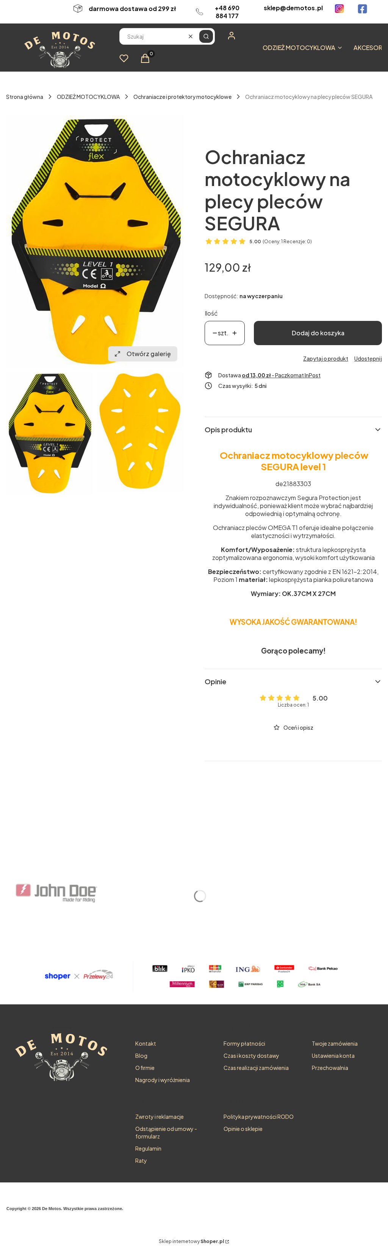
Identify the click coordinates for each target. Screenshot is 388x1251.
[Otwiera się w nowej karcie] (339, 8)
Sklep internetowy (191, 1241)
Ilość (211, 313)
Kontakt (145, 1043)
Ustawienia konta (333, 1055)
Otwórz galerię (149, 354)
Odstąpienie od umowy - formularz (166, 1132)
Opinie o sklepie (243, 1128)
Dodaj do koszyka (318, 333)
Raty (141, 1160)
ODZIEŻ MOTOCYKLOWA (88, 96)
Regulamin (148, 1148)
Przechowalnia (330, 1067)
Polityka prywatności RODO (259, 1116)
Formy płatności (244, 1043)
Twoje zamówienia (335, 1043)
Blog (141, 1055)
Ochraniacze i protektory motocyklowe (182, 96)
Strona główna (24, 96)
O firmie (145, 1067)
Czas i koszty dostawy (251, 1055)
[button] (206, 36)
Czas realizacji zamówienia (256, 1067)
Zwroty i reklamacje (159, 1116)
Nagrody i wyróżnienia (162, 1079)
